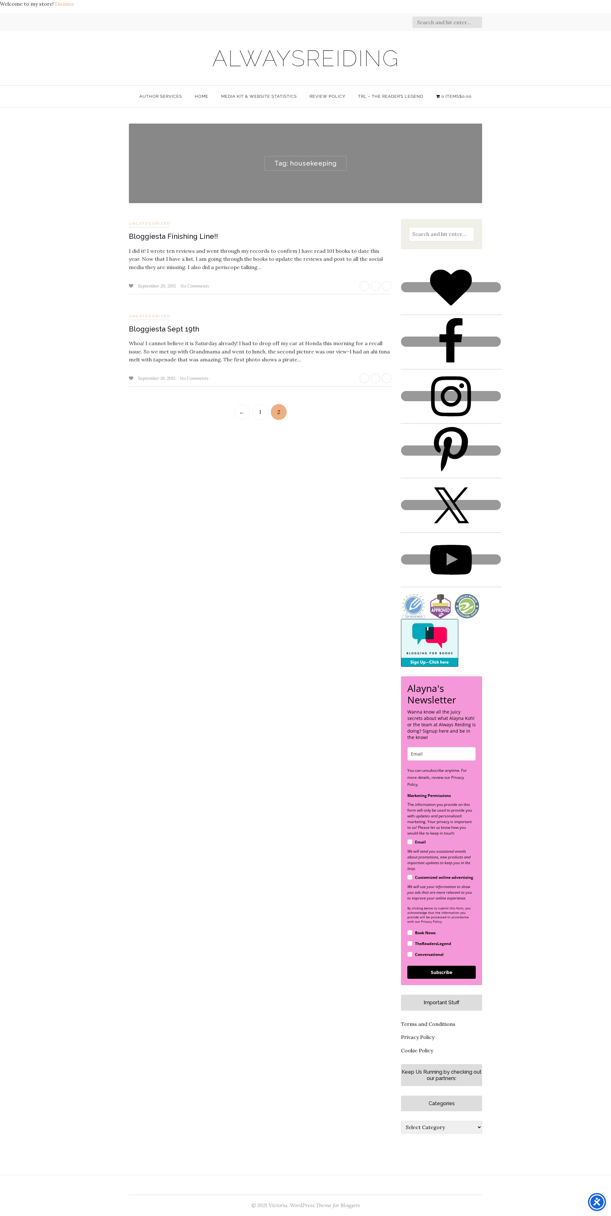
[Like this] (132, 286)
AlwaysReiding (305, 58)
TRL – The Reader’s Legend (390, 96)
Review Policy (327, 96)
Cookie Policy (417, 1050)
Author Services (160, 96)
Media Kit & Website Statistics (259, 96)
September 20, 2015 (157, 286)
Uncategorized (150, 224)
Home (201, 96)
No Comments (194, 286)
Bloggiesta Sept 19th (164, 329)
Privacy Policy (417, 1037)
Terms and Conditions (428, 1024)
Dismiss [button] (64, 4)
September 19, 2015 (157, 378)
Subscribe (441, 972)
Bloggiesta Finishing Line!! (173, 236)
